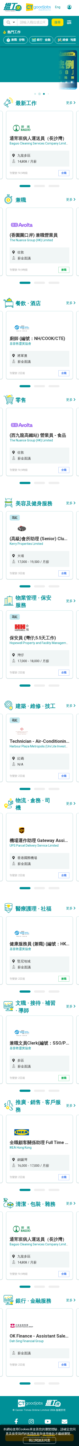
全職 (63, 173)
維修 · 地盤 (69, 40)
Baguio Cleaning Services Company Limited (40, 143)
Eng (57, 7)
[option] (39, 145)
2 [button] (39, 186)
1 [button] (25, 186)
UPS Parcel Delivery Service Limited (34, 845)
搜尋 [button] (57, 22)
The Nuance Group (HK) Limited (31, 240)
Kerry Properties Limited (26, 543)
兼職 (63, 269)
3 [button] (53, 186)
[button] (10, 22)
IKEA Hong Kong (21, 1147)
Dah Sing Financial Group (27, 1341)
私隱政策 (33, 1433)
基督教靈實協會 (20, 343)
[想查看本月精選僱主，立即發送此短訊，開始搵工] (39, 70)
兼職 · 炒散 (18, 40)
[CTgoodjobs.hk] (30, 1403)
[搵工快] (53, 1403)
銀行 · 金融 (43, 40)
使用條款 (49, 1433)
